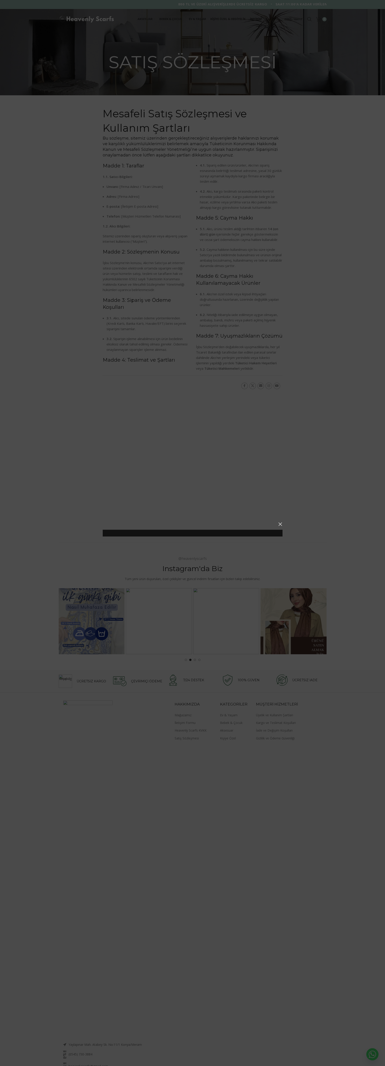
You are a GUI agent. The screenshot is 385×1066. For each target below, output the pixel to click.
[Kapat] (280, 524)
